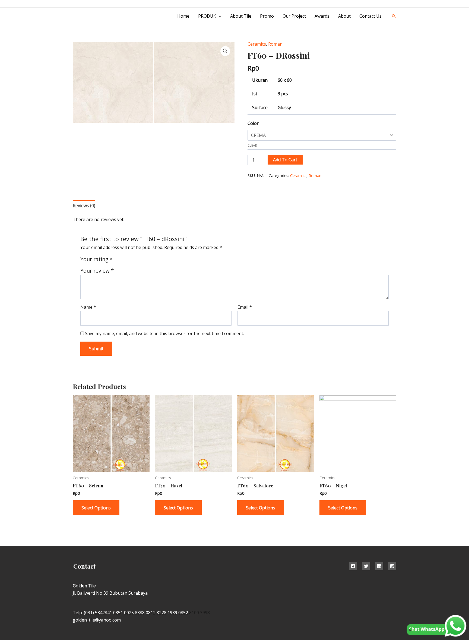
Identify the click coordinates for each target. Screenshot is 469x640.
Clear (252, 145)
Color (253, 123)
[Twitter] (366, 566)
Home (183, 16)
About (344, 16)
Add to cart (285, 160)
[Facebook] (353, 566)
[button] (393, 16)
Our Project (294, 16)
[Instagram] (382, 4)
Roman (275, 44)
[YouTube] (394, 4)
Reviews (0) (84, 206)
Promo (267, 16)
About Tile (240, 16)
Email (244, 307)
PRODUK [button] (207, 16)
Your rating (96, 259)
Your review (97, 270)
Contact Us (370, 16)
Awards (322, 16)
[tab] (84, 206)
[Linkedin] (379, 566)
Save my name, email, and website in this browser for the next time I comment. (164, 333)
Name (88, 307)
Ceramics (257, 44)
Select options (96, 508)
